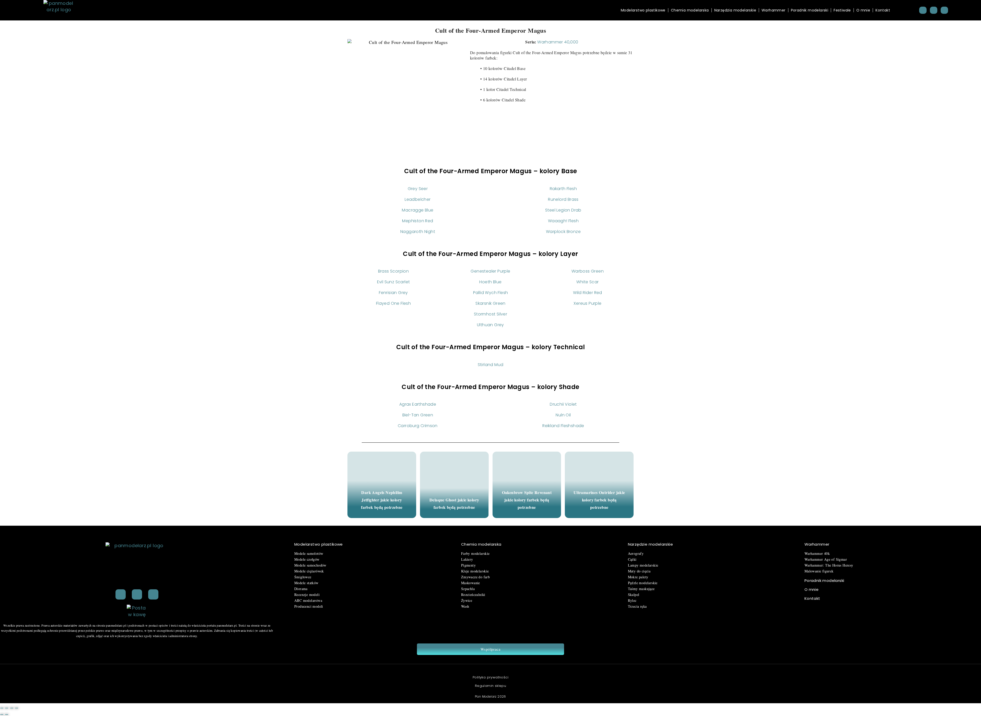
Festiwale (842, 10)
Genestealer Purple (490, 271)
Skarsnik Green (490, 303)
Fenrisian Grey (393, 293)
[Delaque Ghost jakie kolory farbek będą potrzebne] (454, 485)
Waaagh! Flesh (563, 221)
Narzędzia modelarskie (735, 10)
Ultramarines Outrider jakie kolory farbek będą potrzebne (599, 499)
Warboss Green (587, 271)
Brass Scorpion (393, 271)
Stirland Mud (491, 365)
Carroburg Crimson (418, 426)
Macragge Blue (417, 210)
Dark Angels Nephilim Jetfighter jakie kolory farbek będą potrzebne (381, 499)
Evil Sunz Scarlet (393, 282)
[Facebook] (923, 10)
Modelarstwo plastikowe (643, 10)
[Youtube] (944, 10)
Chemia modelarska (690, 10)
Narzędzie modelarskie (650, 544)
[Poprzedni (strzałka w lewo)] (2, 714)
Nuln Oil (563, 415)
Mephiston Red (417, 221)
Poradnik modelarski (809, 10)
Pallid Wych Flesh (490, 293)
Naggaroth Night (417, 231)
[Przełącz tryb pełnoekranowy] (6, 708)
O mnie (863, 10)
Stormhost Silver (490, 314)
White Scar (587, 282)
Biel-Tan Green (417, 415)
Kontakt (882, 10)
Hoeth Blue (490, 282)
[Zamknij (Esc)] (16, 708)
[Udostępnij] (12, 708)
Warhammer (774, 10)
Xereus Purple (587, 303)
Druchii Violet (563, 404)
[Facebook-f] (137, 594)
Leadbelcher (417, 199)
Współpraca (490, 649)
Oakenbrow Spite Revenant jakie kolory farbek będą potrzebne (527, 499)
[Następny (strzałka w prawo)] (6, 714)
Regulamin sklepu (490, 685)
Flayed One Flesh (393, 303)
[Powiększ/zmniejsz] (2, 708)
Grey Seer (418, 189)
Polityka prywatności (490, 677)
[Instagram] (933, 10)
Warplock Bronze (563, 231)
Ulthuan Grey (490, 325)
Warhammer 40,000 (557, 42)
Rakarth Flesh (563, 189)
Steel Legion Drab (563, 210)
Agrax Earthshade (417, 404)
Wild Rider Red (587, 293)
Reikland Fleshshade (563, 426)
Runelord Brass (563, 199)
